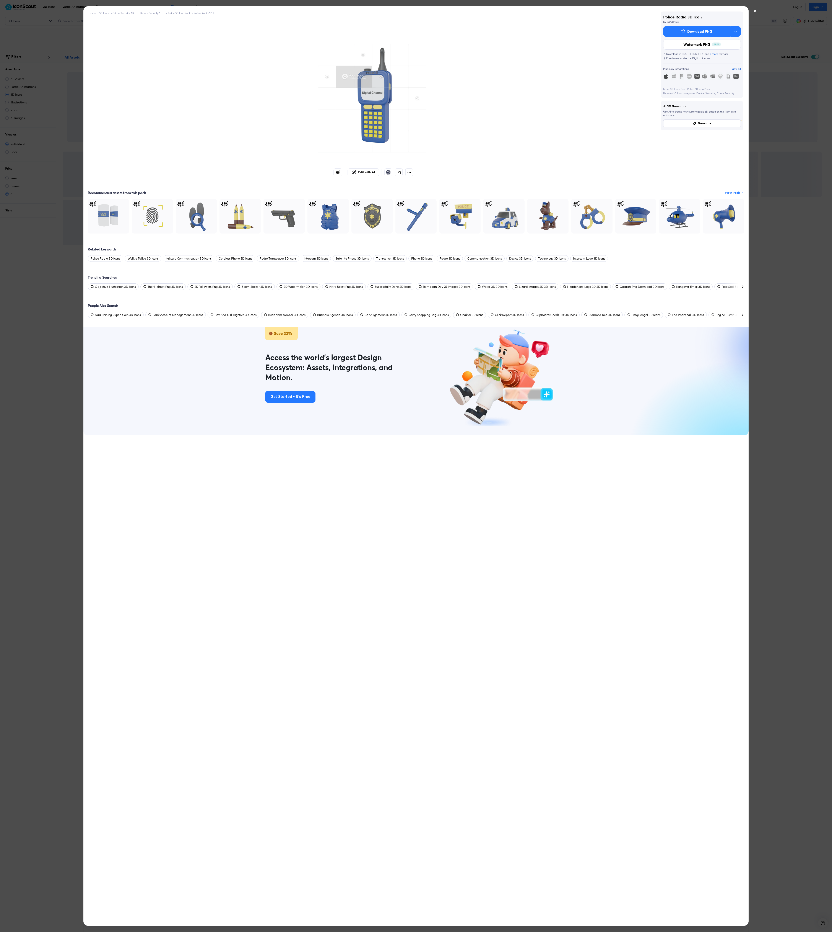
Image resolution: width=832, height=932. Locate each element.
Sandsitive (673, 21)
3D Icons (104, 13)
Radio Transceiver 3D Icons (278, 258)
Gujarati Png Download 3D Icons (642, 287)
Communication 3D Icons (484, 258)
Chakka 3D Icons (471, 315)
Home (92, 13)
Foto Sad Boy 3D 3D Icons (739, 287)
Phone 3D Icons (421, 258)
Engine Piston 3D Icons (731, 315)
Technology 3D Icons (552, 258)
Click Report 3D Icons (509, 315)
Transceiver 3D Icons (390, 258)
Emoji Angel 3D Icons (646, 315)
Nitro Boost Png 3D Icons (346, 287)
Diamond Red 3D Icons (604, 315)
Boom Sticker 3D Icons (257, 287)
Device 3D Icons (520, 258)
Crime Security (725, 93)
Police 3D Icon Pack (178, 13)
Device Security (705, 93)
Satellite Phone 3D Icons (352, 258)
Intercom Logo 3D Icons (589, 258)
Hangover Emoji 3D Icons (693, 287)
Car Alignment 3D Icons (380, 315)
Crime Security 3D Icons (124, 13)
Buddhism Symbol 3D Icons (287, 315)
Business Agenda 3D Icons (335, 315)
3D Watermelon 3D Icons (301, 287)
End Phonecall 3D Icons (688, 315)
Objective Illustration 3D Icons (115, 287)
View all (736, 68)
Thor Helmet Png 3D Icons (165, 287)
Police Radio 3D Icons (206, 13)
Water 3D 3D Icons (494, 287)
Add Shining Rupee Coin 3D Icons (118, 315)
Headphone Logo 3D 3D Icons (587, 287)
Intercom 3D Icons (316, 258)
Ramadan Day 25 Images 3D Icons (446, 287)
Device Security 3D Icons (152, 13)
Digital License (701, 58)
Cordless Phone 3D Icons (235, 258)
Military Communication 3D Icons (188, 258)
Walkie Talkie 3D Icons (143, 258)
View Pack (732, 193)
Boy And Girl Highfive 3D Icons (236, 315)
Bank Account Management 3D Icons (178, 315)
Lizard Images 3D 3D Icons (537, 287)
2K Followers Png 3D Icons (212, 287)
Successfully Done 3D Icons (393, 287)
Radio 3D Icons (450, 258)
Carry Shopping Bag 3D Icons (429, 315)
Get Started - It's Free (290, 397)
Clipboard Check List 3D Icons (556, 315)
